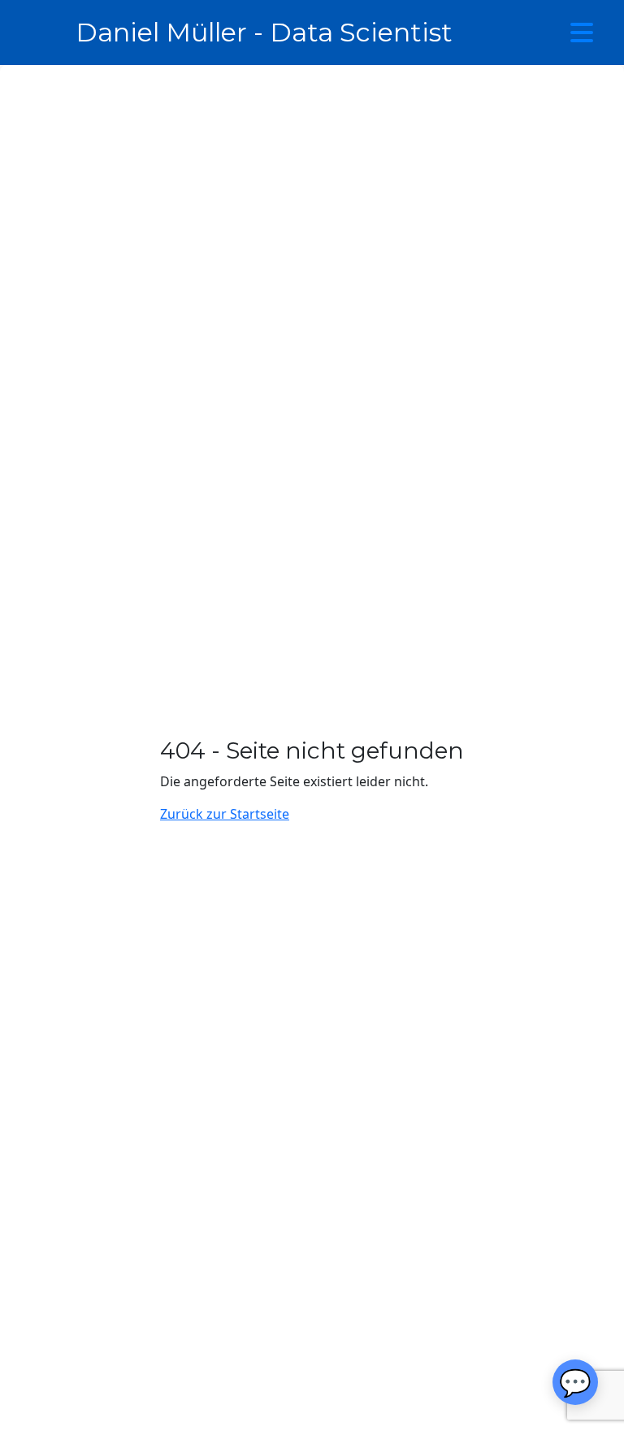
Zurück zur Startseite (224, 814)
